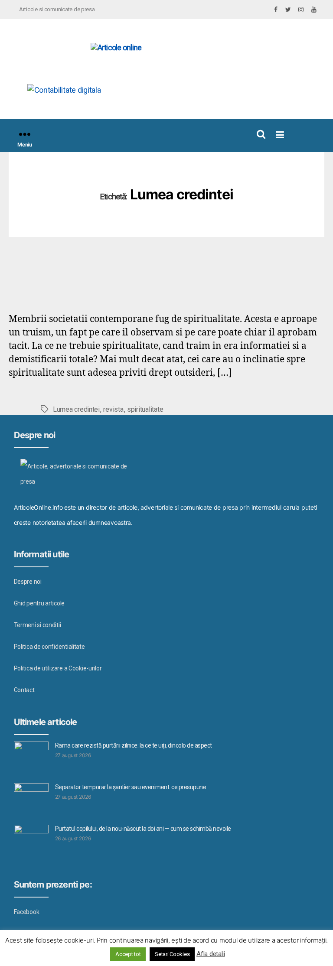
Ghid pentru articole (39, 603)
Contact (24, 689)
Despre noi (28, 581)
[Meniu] (24, 134)
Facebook (26, 911)
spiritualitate (145, 409)
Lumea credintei (76, 409)
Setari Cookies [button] (172, 954)
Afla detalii (210, 954)
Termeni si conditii (37, 624)
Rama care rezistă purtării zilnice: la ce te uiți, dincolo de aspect (133, 745)
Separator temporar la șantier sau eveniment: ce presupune (130, 787)
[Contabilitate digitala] (117, 90)
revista (113, 409)
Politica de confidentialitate (49, 646)
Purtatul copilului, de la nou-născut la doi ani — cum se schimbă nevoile (143, 828)
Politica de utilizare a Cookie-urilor (58, 668)
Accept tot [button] (127, 954)
